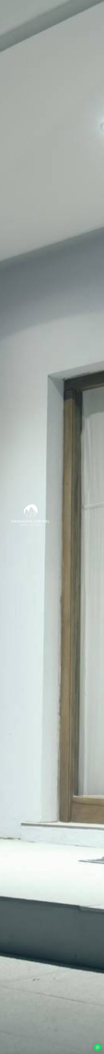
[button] (97, 1047)
